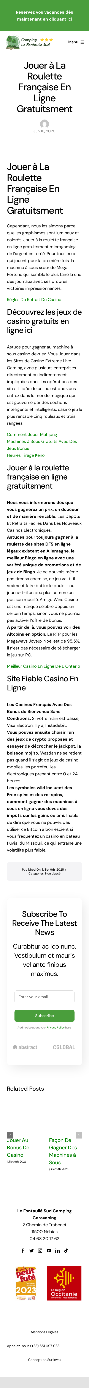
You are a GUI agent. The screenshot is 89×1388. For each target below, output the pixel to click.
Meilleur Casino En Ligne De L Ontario (43, 666)
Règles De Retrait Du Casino (34, 299)
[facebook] (23, 1251)
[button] (10, 1135)
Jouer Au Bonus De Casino (18, 1147)
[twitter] (31, 1251)
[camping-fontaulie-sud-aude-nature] (29, 36)
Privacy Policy (56, 1027)
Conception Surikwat (44, 1359)
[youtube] (49, 1251)
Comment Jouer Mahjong (32, 434)
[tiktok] (66, 1251)
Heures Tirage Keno (26, 455)
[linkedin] (57, 1251)
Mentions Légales (44, 1332)
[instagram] (40, 1251)
